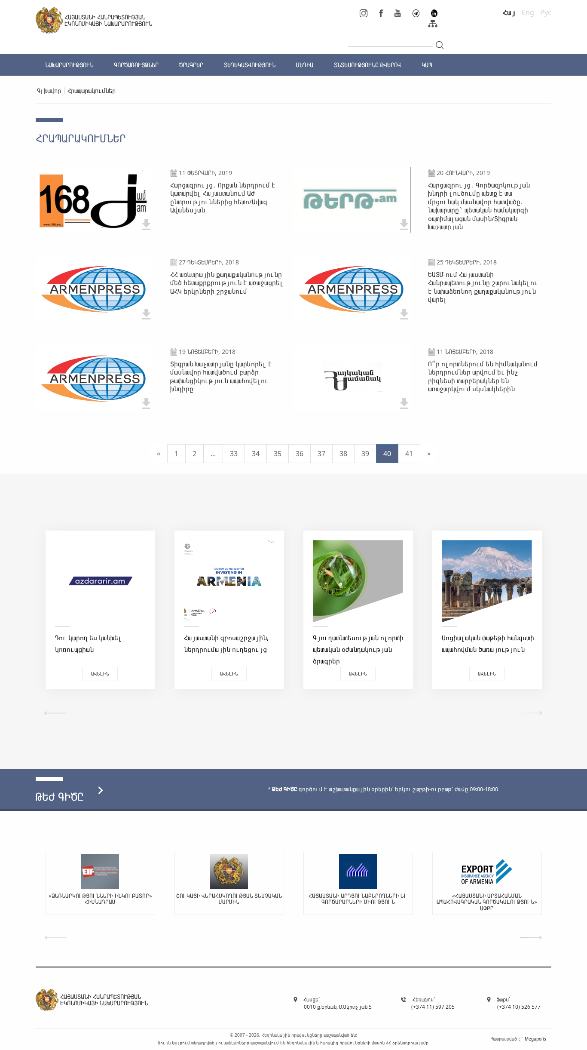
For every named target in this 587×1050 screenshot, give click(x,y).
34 (256, 453)
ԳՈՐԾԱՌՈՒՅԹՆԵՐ (136, 65)
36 (299, 453)
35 (277, 453)
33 (234, 453)
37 (321, 453)
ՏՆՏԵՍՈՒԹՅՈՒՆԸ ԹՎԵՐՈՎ (367, 65)
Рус (545, 12)
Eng (528, 12)
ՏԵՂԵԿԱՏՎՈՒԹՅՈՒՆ (249, 65)
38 (343, 453)
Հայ (509, 12)
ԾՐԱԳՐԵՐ (191, 65)
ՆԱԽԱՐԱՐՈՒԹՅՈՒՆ (69, 65)
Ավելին (100, 673)
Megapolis (535, 1039)
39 (365, 453)
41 (409, 453)
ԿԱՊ (427, 65)
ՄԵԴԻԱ (304, 65)
